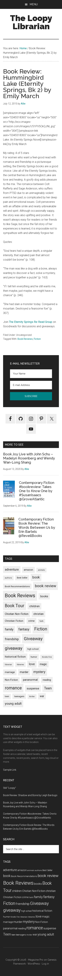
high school (33, 649)
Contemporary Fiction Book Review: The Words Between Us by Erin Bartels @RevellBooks (36, 527)
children (34, 606)
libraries (20, 664)
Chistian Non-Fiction (16, 614)
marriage (10, 672)
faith (41, 621)
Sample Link (9, 769)
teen (7, 696)
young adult (13, 703)
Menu (34, 4)
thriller (32, 696)
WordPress (34, 963)
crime (31, 620)
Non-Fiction (11, 679)
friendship (12, 639)
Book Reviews (25, 339)
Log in (45, 963)
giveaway (13, 648)
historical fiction (15, 656)
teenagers (19, 696)
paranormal (30, 679)
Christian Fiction (14, 620)
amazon (28, 569)
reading (47, 679)
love (32, 664)
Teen (48, 688)
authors (8, 578)
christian (38, 614)
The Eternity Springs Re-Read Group (31, 322)
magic (43, 664)
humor (34, 657)
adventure (12, 569)
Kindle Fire (47, 657)
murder (24, 672)
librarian (8, 664)
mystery (39, 672)
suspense (33, 688)
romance (13, 687)
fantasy (23, 629)
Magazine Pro (35, 959)
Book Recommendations (17, 586)
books (44, 596)
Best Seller (22, 577)
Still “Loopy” (9, 788)
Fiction (37, 339)
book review (45, 586)
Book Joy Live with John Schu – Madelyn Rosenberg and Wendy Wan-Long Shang (29, 458)
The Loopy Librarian (31, 22)
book (36, 577)
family (9, 629)
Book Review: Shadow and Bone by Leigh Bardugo (30, 795)
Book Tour (14, 605)
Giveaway (33, 638)
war (42, 696)
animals (41, 570)
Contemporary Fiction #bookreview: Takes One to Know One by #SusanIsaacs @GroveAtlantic (36, 491)
